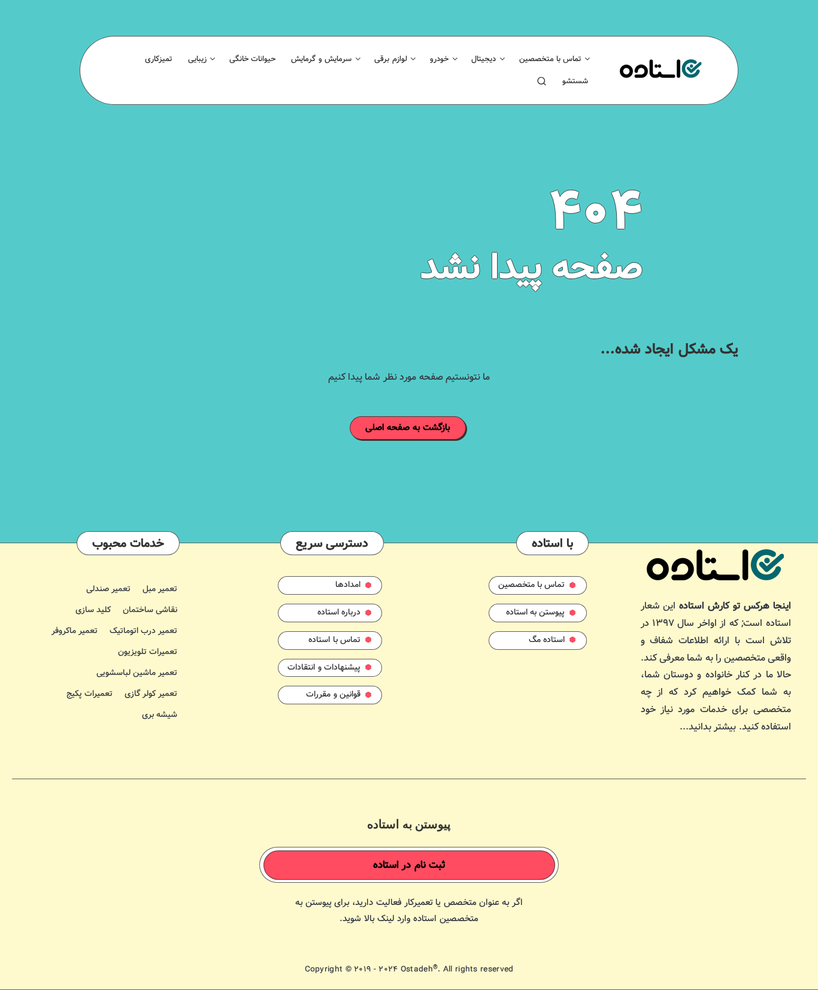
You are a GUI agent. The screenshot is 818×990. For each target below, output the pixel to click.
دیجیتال (483, 59)
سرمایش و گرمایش (321, 59)
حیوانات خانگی (252, 59)
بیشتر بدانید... (708, 727)
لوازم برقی (390, 59)
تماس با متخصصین (550, 59)
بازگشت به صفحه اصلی (408, 428)
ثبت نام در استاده (409, 865)
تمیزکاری (158, 59)
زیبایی (197, 59)
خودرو (439, 59)
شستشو (575, 81)
